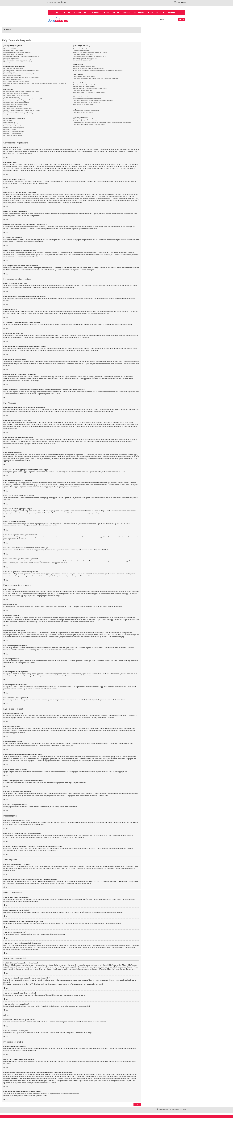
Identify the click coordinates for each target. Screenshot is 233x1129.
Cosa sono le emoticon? (10, 124)
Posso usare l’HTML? (9, 122)
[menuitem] (63, 2)
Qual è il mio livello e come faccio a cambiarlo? (17, 81)
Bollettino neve (91, 13)
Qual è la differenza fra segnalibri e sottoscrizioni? (87, 98)
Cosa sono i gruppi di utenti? (81, 50)
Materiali (172, 13)
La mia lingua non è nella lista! (12, 75)
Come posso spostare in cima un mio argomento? (18, 114)
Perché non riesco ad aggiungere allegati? (15, 104)
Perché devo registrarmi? (10, 47)
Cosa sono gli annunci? (10, 129)
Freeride (160, 13)
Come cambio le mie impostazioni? (13, 68)
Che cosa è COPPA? (9, 49)
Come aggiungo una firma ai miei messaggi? (16, 95)
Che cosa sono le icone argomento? (14, 135)
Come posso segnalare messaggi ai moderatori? (17, 108)
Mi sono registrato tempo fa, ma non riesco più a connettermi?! (21, 56)
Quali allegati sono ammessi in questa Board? (86, 110)
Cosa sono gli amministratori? (81, 47)
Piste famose (139, 13)
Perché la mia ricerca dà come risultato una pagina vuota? (90, 88)
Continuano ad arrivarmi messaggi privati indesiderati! (88, 68)
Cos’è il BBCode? (8, 120)
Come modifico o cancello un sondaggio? (15, 101)
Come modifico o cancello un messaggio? (15, 93)
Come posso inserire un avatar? (12, 79)
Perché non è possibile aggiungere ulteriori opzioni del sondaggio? (22, 99)
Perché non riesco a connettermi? (13, 54)
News (150, 13)
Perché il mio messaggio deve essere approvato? (18, 112)
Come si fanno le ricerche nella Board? (84, 85)
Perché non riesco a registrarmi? (13, 50)
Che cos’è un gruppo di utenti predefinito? (85, 58)
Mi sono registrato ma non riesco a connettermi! (17, 52)
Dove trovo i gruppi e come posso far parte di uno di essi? (90, 52)
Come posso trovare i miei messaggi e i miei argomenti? (89, 92)
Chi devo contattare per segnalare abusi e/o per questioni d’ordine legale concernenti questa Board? (102, 122)
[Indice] (58, 19)
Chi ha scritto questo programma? (83, 119)
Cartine (115, 13)
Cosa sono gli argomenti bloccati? (13, 133)
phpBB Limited (56, 1049)
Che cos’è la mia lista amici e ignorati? (84, 76)
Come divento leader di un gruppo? (83, 54)
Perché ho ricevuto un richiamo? (12, 106)
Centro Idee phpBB (92, 1061)
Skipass (126, 13)
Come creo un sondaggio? (11, 97)
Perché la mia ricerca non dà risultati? (84, 86)
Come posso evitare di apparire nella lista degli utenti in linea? (21, 70)
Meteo (106, 13)
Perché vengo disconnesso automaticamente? (17, 60)
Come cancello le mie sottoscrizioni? (83, 104)
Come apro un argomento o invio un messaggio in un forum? (21, 91)
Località (66, 13)
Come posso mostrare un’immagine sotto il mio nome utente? (21, 77)
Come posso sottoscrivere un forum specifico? (86, 102)
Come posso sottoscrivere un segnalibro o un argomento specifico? (92, 100)
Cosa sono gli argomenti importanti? (13, 131)
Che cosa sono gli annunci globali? (13, 127)
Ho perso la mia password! (11, 58)
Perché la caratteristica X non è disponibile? (85, 121)
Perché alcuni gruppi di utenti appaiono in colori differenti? (89, 56)
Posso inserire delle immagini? (12, 126)
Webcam (77, 13)
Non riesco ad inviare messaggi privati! (84, 66)
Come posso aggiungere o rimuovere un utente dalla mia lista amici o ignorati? (95, 78)
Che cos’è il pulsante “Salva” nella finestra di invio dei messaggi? (22, 110)
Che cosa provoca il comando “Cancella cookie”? (17, 62)
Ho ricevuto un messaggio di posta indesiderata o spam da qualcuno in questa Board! (98, 70)
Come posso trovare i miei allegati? (83, 112)
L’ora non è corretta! (9, 72)
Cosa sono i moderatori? (80, 49)
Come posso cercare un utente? (82, 90)
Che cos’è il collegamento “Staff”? (82, 60)
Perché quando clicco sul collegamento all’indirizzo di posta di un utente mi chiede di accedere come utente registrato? (34, 84)
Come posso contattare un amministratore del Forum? (88, 124)
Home (56, 13)
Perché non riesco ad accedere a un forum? (16, 102)
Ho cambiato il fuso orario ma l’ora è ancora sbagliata (18, 74)
